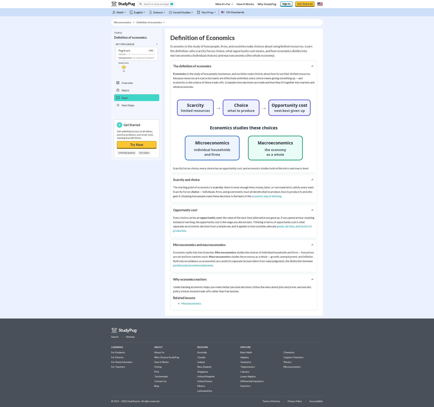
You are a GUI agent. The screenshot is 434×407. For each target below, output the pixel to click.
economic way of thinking (266, 196)
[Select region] (320, 4)
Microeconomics (191, 303)
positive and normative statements (193, 265)
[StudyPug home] (124, 330)
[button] (156, 4)
